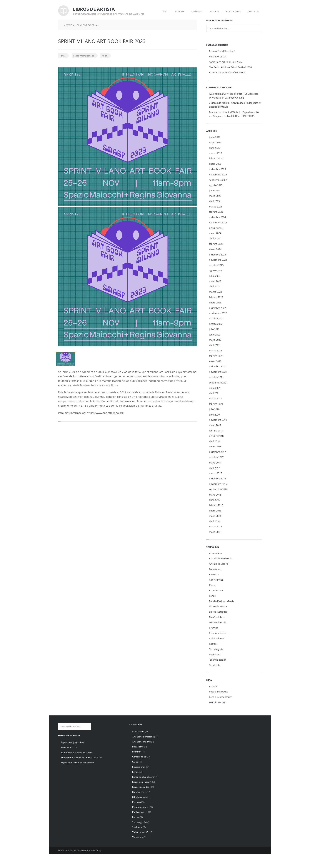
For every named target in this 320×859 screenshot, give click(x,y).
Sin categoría (216, 649)
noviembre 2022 (218, 313)
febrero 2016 (216, 505)
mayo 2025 (215, 195)
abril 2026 (214, 147)
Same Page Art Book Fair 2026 (225, 62)
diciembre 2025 (217, 169)
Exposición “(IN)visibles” (222, 51)
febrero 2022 (216, 356)
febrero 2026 (216, 158)
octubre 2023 (216, 265)
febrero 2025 (216, 211)
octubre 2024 (216, 228)
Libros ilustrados (218, 611)
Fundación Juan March (221, 601)
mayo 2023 (215, 281)
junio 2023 (214, 276)
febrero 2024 (216, 243)
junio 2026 (214, 137)
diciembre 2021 (217, 366)
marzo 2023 (215, 291)
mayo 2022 (215, 339)
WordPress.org (217, 702)
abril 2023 (214, 286)
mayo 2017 (215, 462)
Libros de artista (218, 606)
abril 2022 (214, 345)
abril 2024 (214, 238)
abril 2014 (214, 521)
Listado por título (218, 106)
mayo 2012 (215, 532)
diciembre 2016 (217, 478)
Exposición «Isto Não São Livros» (227, 72)
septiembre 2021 (218, 382)
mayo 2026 (215, 142)
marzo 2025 (215, 206)
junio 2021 (214, 388)
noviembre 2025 (218, 174)
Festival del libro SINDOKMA (239, 116)
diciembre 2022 (217, 308)
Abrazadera (215, 553)
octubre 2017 (216, 457)
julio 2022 (214, 329)
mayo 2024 (215, 233)
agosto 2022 (215, 323)
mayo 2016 (215, 494)
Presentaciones (217, 633)
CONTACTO (253, 11)
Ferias (62, 55)
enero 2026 (215, 163)
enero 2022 (215, 361)
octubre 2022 (216, 318)
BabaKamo (215, 569)
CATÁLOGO (196, 11)
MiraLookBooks (217, 622)
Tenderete (214, 665)
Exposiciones (216, 590)
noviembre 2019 (218, 419)
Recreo (213, 643)
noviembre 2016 (218, 484)
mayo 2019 (215, 425)
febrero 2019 (216, 430)
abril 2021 (214, 393)
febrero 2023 (216, 297)
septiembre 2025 (218, 180)
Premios (213, 627)
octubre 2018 (216, 436)
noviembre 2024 (218, 222)
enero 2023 (215, 302)
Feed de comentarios (220, 697)
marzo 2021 (215, 398)
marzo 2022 (215, 350)
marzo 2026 (215, 153)
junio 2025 (214, 190)
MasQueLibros (217, 617)
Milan (104, 55)
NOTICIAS (179, 11)
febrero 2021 (216, 404)
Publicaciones (216, 638)
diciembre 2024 (217, 217)
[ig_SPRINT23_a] (65, 359)
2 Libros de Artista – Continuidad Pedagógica (233, 102)
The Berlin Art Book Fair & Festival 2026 (230, 67)
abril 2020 (214, 414)
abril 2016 (214, 499)
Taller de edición (217, 659)
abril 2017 (214, 468)
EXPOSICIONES (233, 11)
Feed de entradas (218, 691)
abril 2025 (214, 201)
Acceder (213, 686)
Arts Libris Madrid (219, 563)
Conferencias (216, 579)
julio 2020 (214, 409)
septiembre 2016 (218, 489)
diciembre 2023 (217, 254)
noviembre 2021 (218, 371)
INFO (164, 11)
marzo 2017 (215, 473)
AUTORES (214, 11)
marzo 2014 (215, 526)
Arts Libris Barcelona (220, 558)
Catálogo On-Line (234, 97)
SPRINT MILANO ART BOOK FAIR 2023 (102, 41)
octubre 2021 (216, 377)
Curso (212, 585)
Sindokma (214, 654)
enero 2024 (215, 249)
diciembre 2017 (217, 451)
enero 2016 (215, 510)
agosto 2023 (215, 270)
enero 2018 (215, 446)
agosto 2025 (215, 185)
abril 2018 (214, 441)
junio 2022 (214, 334)
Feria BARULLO (217, 56)
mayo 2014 (215, 516)
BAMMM (214, 574)
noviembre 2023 (218, 259)
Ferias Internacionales (83, 55)
